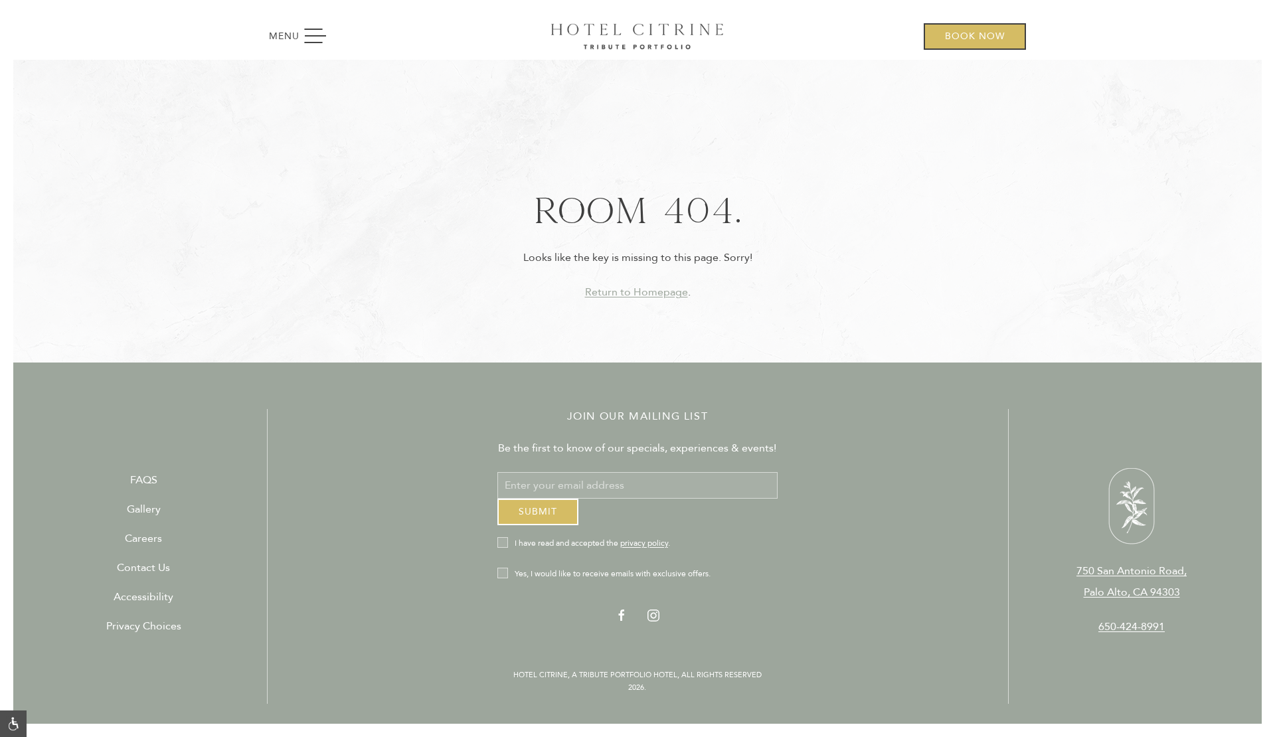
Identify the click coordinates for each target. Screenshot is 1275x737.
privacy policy (644, 553)
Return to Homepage (636, 292)
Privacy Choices (143, 631)
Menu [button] (304, 36)
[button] (13, 723)
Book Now (975, 36)
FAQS (143, 485)
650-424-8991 (1131, 631)
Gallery (144, 514)
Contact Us (143, 573)
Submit (538, 521)
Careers (143, 543)
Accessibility (143, 602)
